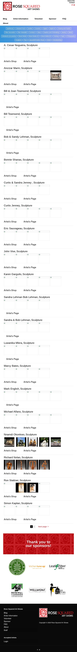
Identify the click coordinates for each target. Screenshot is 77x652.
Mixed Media (22, 36)
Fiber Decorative (10, 32)
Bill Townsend (12, 113)
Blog (5, 612)
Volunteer (7, 618)
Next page (42, 527)
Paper (63, 36)
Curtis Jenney (12, 205)
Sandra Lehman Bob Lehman (21, 297)
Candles (29, 28)
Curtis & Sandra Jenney (18, 182)
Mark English (11, 388)
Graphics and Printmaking (51, 32)
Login (6, 641)
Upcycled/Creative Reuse (37, 40)
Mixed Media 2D (34, 36)
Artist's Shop (10, 61)
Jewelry (64, 32)
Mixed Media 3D (46, 36)
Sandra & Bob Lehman (17, 319)
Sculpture (18, 40)
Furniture (32, 32)
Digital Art (52, 28)
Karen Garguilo (12, 274)
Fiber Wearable (22, 32)
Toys (25, 40)
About (6, 627)
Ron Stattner (11, 480)
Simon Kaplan (12, 503)
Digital (45, 28)
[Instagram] (39, 649)
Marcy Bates (11, 365)
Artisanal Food (20, 28)
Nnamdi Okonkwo (14, 434)
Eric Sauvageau (13, 228)
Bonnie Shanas (12, 159)
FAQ (5, 624)
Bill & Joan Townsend (16, 90)
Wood (49, 40)
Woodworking (57, 40)
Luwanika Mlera (13, 342)
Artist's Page (30, 61)
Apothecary (10, 28)
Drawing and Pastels (64, 28)
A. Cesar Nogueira (14, 45)
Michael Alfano (12, 411)
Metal (70, 32)
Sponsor (7, 621)
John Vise (9, 251)
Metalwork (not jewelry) (9, 36)
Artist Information (11, 615)
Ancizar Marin (12, 68)
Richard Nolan (12, 457)
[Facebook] (37, 649)
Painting (56, 36)
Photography (71, 36)
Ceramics (38, 28)
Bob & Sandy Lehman (16, 136)
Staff (6, 630)
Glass (39, 32)
